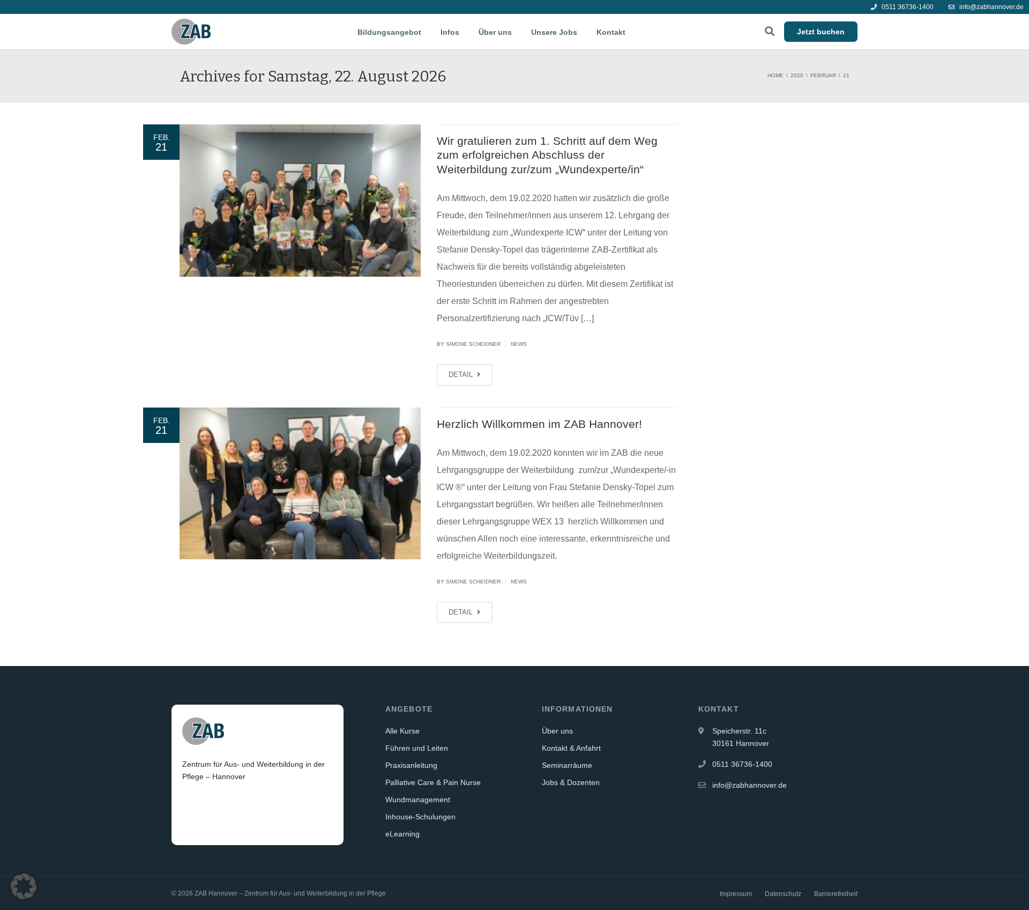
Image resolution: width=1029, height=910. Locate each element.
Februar (823, 75)
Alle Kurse (402, 731)
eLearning (402, 834)
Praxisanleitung (411, 765)
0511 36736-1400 (907, 7)
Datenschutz (783, 894)
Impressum (736, 894)
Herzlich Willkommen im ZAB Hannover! (539, 424)
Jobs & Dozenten (571, 782)
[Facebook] (191, 803)
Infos (450, 32)
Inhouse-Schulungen (420, 816)
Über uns (495, 32)
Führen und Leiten (416, 748)
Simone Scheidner (473, 344)
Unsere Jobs (554, 32)
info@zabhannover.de (991, 7)
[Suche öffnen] (769, 31)
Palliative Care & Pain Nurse (433, 782)
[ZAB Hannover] (191, 32)
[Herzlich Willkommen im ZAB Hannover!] (300, 484)
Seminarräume (567, 765)
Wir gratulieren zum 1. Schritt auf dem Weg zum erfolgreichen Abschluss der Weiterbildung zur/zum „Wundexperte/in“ (547, 155)
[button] (23, 886)
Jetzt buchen (821, 31)
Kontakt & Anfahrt (571, 748)
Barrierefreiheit (835, 894)
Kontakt (610, 32)
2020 (797, 75)
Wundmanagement (417, 799)
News (519, 344)
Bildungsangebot (389, 32)
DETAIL (462, 375)
